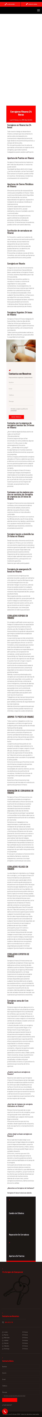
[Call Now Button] (5, 1411)
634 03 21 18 (9, 1322)
